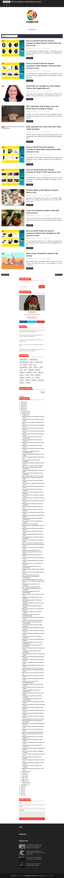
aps (35, 364)
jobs (27, 375)
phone (22, 380)
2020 (22, 785)
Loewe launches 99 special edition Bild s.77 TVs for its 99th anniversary (35, 853)
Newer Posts (5, 274)
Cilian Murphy (33, 359)
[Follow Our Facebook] (23, 322)
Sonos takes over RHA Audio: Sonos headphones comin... (30, 452)
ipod (35, 372)
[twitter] (7, 5)
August (24, 773)
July (23, 774)
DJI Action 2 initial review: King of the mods (32, 620)
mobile (29, 377)
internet (29, 372)
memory (22, 377)
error (36, 367)
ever (41, 367)
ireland (40, 372)
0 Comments (47, 48)
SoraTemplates (20, 875)
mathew (38, 375)
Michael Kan (38, 362)
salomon (41, 380)
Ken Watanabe (24, 362)
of (33, 377)
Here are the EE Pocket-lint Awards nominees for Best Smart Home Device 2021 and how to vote (43, 149)
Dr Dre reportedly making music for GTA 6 (32, 579)
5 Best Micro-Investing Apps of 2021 (31, 550)
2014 (22, 790)
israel (22, 375)
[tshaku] (12, 5)
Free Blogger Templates (30, 875)
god (21, 370)
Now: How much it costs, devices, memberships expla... (30, 682)
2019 (22, 787)
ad (20, 364)
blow (30, 367)
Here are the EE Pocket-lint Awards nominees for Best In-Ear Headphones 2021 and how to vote (43, 233)
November (25, 413)
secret (22, 382)
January (24, 784)
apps (30, 364)
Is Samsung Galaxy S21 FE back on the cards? (33, 719)
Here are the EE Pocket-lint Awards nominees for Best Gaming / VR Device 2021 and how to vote (43, 66)
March (24, 781)
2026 (22, 402)
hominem (30, 370)
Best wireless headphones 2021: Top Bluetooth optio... (31, 592)
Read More (29, 58)
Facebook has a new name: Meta (30, 524)
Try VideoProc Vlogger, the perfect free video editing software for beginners (33, 846)
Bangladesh (23, 359)
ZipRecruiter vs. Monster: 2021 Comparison (32, 465)
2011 (22, 795)
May (23, 777)
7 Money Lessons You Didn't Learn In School (32, 668)
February (24, 782)
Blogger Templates (48, 875)
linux (32, 375)
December (25, 411)
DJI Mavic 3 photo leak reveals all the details (32, 732)
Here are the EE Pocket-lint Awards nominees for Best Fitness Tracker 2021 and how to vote (43, 43)
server (28, 382)
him (25, 370)
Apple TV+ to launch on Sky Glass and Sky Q (32, 543)
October (24, 415)
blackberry (23, 367)
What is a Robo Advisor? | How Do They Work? (33, 476)
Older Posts (59, 274)
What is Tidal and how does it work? (30, 575)
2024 (22, 405)
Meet (31, 362)
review (28, 380)
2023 (22, 407)
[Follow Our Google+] (40, 322)
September (25, 771)
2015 (22, 788)
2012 (22, 793)
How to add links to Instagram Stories (31, 586)
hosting (37, 370)
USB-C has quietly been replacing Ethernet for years (26, 1)
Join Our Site (32, 317)
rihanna (34, 380)
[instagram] (9, 5)
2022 (22, 408)
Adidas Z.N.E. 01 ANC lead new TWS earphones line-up (30, 615)
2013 (22, 792)
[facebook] (4, 5)
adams (25, 364)
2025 (22, 403)
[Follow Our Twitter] (32, 322)
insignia (22, 372)
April (23, 779)
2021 (22, 410)
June (23, 776)
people (38, 377)
